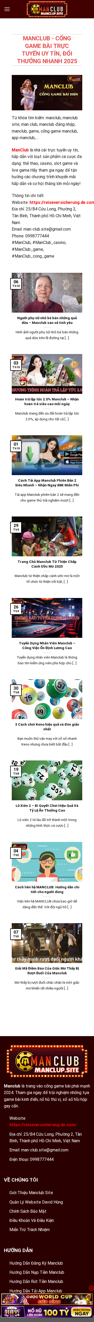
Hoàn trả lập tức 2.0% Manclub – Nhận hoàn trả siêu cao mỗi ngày (47, 401)
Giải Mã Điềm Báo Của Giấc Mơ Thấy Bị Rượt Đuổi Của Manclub (47, 970)
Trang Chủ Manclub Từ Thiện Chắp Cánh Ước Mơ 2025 (47, 563)
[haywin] (47, 1312)
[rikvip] (47, 1299)
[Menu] (7, 9)
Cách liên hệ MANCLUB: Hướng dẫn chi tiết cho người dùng (47, 889)
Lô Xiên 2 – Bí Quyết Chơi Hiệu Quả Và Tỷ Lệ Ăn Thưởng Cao (47, 807)
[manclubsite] (47, 9)
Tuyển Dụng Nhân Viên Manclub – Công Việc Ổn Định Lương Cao (47, 645)
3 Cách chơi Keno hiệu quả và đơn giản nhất (47, 726)
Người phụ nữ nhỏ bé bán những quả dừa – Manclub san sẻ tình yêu (47, 320)
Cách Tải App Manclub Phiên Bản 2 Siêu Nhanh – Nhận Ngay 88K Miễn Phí (47, 482)
